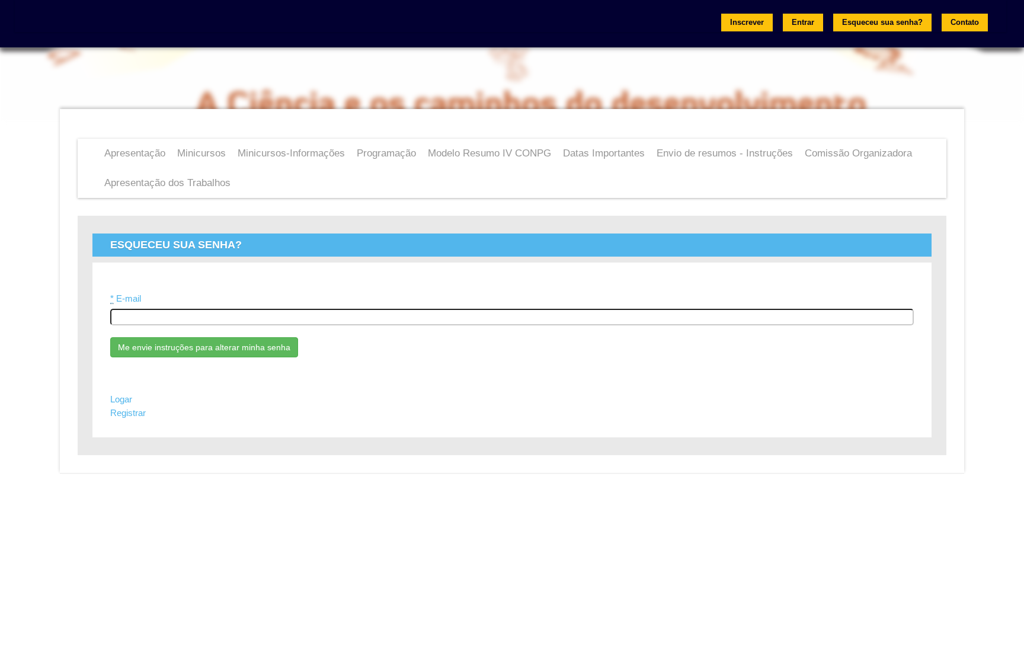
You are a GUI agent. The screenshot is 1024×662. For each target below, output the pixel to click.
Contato (965, 22)
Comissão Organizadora (858, 153)
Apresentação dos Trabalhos (167, 182)
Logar (121, 399)
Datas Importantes (604, 153)
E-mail (125, 298)
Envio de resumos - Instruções (725, 153)
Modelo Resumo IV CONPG (489, 153)
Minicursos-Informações (291, 153)
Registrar (128, 413)
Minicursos (201, 153)
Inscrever (747, 22)
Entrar (803, 22)
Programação (386, 153)
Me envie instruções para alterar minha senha (204, 347)
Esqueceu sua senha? (882, 22)
